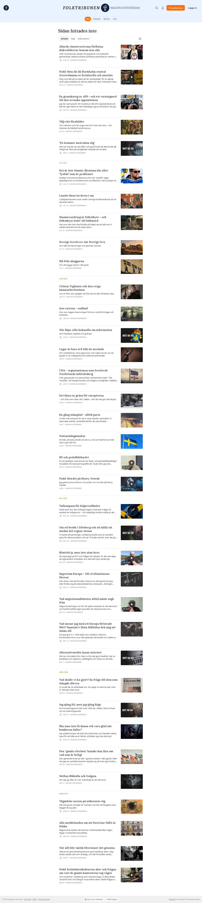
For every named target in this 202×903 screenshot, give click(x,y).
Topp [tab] (73, 38)
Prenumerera (176, 7)
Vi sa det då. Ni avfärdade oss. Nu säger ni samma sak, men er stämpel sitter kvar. (87, 688)
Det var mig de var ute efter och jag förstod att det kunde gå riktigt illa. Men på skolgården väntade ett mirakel (87, 148)
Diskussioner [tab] (83, 38)
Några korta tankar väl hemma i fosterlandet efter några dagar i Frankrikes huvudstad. (85, 831)
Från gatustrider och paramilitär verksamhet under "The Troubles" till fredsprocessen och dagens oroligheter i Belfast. (88, 379)
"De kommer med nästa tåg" (77, 143)
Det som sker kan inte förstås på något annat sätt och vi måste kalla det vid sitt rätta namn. (85, 225)
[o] (132, 77)
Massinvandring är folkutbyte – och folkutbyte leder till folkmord (82, 218)
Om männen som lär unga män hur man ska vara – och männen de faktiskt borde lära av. (85, 126)
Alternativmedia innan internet (80, 652)
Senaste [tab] (64, 38)
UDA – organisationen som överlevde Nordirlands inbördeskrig (83, 372)
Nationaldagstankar (72, 436)
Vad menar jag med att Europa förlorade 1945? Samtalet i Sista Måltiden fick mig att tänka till (87, 627)
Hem (88, 19)
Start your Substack (95, 899)
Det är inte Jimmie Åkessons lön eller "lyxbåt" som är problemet (83, 172)
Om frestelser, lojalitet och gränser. (75, 333)
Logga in (192, 7)
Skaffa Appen (112, 899)
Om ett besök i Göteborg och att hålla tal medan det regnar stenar (85, 529)
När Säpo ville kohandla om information (85, 330)
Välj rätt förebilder (71, 121)
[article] (101, 55)
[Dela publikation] (162, 8)
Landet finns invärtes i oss (76, 195)
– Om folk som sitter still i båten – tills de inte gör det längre (87, 399)
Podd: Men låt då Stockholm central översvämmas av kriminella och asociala (86, 73)
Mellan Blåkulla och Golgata (77, 776)
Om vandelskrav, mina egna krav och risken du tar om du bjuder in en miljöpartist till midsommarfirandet (86, 354)
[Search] (156, 8)
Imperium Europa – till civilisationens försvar (84, 575)
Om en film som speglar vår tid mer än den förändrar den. (86, 293)
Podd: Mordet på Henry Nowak (79, 478)
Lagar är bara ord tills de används (81, 349)
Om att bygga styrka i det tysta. (74, 264)
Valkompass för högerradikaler (79, 505)
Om (114, 19)
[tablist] (75, 38)
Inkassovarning (44, 899)
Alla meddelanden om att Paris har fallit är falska (87, 824)
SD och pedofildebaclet (74, 457)
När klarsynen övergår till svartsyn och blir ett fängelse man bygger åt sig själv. (87, 806)
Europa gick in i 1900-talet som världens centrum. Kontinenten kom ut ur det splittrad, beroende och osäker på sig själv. (88, 636)
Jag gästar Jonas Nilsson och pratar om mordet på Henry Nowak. (86, 483)
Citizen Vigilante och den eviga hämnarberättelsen (80, 288)
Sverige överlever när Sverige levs (82, 242)
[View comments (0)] (80, 63)
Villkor (34, 899)
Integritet (27, 899)
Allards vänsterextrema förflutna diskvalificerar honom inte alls (81, 48)
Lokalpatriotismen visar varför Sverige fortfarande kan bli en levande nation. (87, 200)
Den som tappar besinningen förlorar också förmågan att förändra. (86, 313)
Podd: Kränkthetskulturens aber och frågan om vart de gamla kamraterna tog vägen (87, 871)
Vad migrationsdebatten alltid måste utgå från (86, 600)
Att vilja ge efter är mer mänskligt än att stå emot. (82, 779)
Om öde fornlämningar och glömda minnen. (80, 245)
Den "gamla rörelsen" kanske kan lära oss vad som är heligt (86, 753)
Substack (172, 899)
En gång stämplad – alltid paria (79, 414)
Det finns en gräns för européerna (81, 395)
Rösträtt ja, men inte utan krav (79, 552)
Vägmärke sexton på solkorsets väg (82, 801)
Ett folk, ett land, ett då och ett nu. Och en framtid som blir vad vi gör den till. (86, 441)
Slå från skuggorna (71, 261)
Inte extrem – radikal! (73, 308)
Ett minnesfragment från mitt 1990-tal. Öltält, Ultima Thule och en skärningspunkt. (87, 709)
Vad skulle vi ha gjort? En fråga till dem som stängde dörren (88, 681)
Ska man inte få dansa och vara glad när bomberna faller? (85, 727)
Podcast (96, 19)
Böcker (107, 19)
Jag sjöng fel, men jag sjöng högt (80, 704)
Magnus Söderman (79, 60)
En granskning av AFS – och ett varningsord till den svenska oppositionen (88, 98)
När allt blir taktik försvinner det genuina (87, 847)
